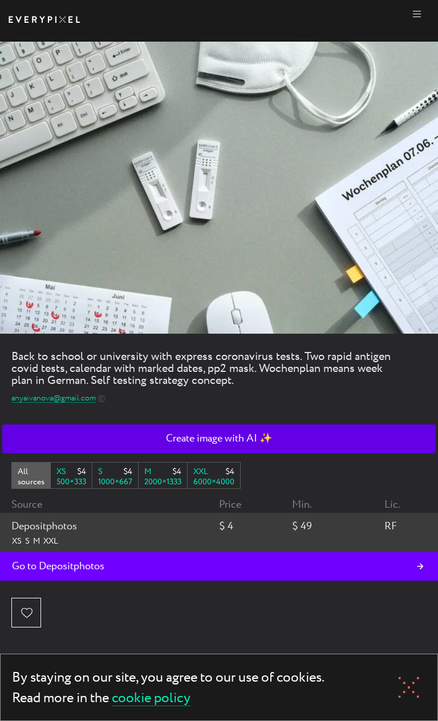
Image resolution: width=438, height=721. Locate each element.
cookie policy (151, 699)
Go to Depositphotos (58, 566)
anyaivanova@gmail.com (53, 398)
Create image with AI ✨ (219, 438)
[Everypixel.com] (44, 20)
